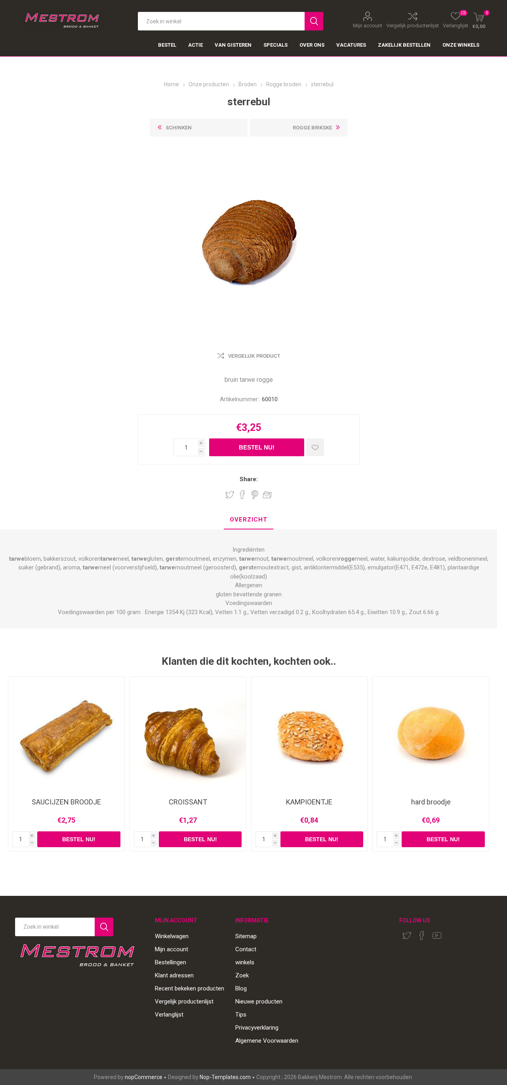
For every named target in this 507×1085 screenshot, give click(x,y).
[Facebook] (422, 935)
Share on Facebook (242, 494)
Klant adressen (174, 975)
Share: (249, 479)
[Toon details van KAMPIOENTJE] (310, 735)
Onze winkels (460, 45)
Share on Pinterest (255, 494)
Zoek (242, 975)
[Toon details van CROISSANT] (188, 735)
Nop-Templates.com (225, 1077)
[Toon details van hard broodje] (431, 735)
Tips (240, 1014)
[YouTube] (437, 935)
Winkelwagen (172, 936)
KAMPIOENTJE (309, 802)
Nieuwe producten (258, 1001)
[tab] (248, 520)
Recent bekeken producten (189, 988)
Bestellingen (170, 962)
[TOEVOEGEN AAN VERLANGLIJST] (315, 447)
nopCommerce (143, 1077)
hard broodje (431, 802)
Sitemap (246, 936)
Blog (241, 988)
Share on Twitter (229, 494)
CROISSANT (188, 802)
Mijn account (367, 25)
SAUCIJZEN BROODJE (66, 802)
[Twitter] (406, 935)
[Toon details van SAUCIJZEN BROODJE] (66, 735)
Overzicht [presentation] (248, 519)
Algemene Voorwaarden (266, 1040)
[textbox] (221, 21)
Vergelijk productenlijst (412, 25)
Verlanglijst (169, 1014)
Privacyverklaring (256, 1027)
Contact (245, 949)
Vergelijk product (254, 356)
